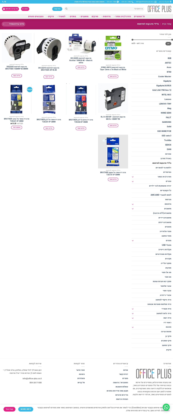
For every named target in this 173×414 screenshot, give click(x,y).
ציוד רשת (167, 318)
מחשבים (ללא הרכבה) (162, 213)
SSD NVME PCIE (164, 131)
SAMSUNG (166, 122)
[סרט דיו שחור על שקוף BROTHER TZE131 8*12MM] (113, 151)
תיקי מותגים (166, 340)
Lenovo (168, 99)
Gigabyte (167, 81)
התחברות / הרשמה (120, 382)
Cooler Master (164, 76)
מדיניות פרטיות (121, 395)
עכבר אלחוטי (166, 286)
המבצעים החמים (36, 16)
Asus (169, 67)
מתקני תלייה (166, 263)
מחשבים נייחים (165, 222)
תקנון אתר (124, 390)
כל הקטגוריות (165, 190)
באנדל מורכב (166, 158)
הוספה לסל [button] (16, 127)
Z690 (169, 149)
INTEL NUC (166, 94)
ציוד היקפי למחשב (163, 299)
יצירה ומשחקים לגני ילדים (160, 185)
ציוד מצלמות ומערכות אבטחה (159, 304)
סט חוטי (168, 277)
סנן (168, 44)
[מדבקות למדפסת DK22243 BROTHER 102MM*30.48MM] (17, 48)
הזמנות (82, 374)
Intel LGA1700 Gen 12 (161, 90)
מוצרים (125, 378)
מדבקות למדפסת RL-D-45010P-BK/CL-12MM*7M (113, 118)
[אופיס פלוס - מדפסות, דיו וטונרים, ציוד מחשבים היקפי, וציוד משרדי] (159, 9)
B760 (169, 72)
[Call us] (3, 2)
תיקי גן (168, 336)
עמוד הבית (166, 24)
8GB (169, 58)
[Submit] (66, 9)
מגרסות (168, 199)
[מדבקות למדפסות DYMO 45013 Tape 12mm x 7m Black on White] (113, 48)
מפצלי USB (166, 245)
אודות (125, 370)
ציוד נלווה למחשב (163, 313)
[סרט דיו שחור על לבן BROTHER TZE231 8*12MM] (49, 99)
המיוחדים (167, 172)
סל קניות (81, 382)
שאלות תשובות (122, 386)
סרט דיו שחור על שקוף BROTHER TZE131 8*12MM (113, 173)
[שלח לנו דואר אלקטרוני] (5, 2)
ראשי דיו (167, 322)
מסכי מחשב (166, 235)
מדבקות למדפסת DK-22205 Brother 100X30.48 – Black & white (80, 60)
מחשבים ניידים (165, 217)
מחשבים (85, 16)
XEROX (168, 145)
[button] (166, 407)
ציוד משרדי (166, 308)
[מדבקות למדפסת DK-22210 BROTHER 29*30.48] (49, 48)
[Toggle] (133, 177)
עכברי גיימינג (165, 295)
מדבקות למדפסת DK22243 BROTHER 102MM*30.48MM (16, 68)
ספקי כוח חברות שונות (162, 281)
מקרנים (168, 258)
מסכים (73, 16)
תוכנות (168, 327)
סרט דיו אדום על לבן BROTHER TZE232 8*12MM (81, 121)
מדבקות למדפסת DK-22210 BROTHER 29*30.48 (48, 69)
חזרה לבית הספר (123, 16)
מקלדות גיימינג (164, 249)
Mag (169, 108)
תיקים (51, 16)
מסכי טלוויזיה (165, 231)
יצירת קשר (123, 374)
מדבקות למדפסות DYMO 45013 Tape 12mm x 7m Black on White (113, 68)
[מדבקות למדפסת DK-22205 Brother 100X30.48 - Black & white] (81, 43)
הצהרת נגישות (122, 399)
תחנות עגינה (166, 331)
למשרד (61, 16)
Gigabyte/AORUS (163, 85)
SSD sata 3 (166, 135)
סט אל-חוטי (166, 272)
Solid (169, 126)
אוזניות (168, 154)
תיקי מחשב (166, 345)
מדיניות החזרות (113, 390)
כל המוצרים (139, 16)
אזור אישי (80, 370)
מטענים (168, 226)
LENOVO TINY (165, 103)
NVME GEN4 (166, 113)
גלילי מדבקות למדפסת (161, 163)
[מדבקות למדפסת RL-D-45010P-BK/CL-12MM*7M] (113, 98)
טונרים (168, 181)
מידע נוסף (113, 76)
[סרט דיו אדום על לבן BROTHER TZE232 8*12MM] (81, 99)
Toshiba (167, 140)
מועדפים (81, 378)
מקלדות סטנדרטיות (163, 254)
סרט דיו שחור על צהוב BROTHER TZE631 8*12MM (16, 120)
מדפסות (107, 16)
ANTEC (168, 62)
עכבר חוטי (167, 290)
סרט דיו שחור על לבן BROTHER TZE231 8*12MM (49, 121)
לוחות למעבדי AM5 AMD (161, 195)
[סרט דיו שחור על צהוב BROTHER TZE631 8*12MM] (17, 99)
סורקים (95, 16)
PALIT (168, 117)
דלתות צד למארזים (163, 167)
